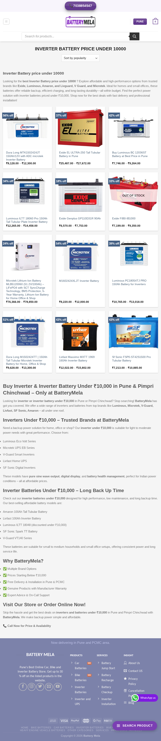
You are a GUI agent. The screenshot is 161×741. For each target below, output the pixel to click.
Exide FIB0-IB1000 (123, 218)
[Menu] (6, 22)
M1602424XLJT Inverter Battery (79, 280)
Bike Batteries (41, 727)
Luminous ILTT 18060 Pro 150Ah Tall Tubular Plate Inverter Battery (27, 220)
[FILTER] (135, 725)
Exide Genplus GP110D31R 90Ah (80, 218)
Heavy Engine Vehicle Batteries (42, 730)
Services (102, 730)
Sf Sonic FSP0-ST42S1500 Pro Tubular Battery (131, 359)
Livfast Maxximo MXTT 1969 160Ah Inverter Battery (77, 359)
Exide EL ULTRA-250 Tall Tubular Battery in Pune (79, 154)
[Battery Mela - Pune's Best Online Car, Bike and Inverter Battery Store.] (80, 22)
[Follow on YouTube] (57, 687)
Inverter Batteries (89, 727)
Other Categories (80, 730)
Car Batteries (64, 727)
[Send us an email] (49, 687)
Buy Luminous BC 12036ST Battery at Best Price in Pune (130, 154)
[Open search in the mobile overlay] (80, 36)
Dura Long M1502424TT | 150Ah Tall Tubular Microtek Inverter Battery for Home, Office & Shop (26, 361)
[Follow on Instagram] (32, 687)
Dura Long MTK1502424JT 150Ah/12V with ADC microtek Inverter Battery (24, 156)
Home (24, 727)
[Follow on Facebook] (23, 687)
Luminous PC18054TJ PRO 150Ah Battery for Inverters (129, 282)
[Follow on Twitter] (40, 687)
